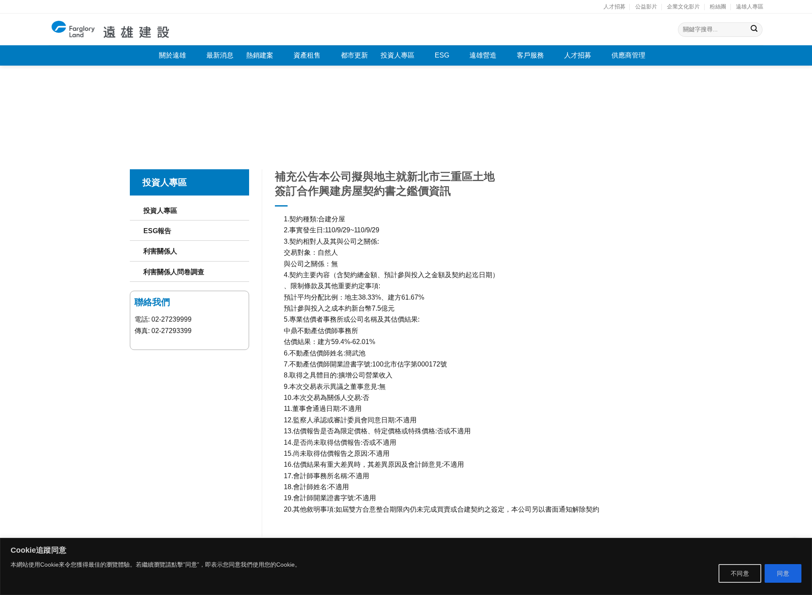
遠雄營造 (483, 55)
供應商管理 (628, 55)
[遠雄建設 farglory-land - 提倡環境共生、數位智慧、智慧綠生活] (111, 29)
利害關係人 (160, 251)
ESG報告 (157, 230)
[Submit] (754, 29)
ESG (442, 55)
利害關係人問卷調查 (173, 271)
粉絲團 (718, 6)
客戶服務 (530, 55)
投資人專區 (397, 55)
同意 (783, 573)
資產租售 (307, 55)
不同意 (740, 573)
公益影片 (646, 6)
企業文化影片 (683, 6)
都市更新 (354, 55)
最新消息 (219, 55)
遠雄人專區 (749, 6)
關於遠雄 (172, 55)
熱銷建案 (259, 55)
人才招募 (614, 6)
